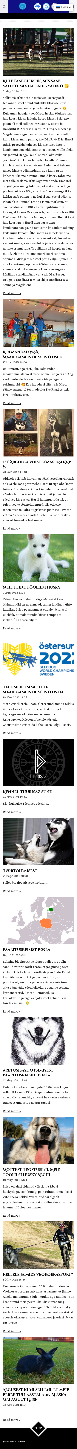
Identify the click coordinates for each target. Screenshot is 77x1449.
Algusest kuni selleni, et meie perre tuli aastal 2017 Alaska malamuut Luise (36, 1394)
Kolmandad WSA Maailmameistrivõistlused (32, 354)
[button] (63, 7)
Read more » (12, 293)
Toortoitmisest (20, 871)
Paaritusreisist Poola (26, 949)
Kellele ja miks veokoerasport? (38, 1274)
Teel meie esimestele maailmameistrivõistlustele (35, 689)
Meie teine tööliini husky (32, 587)
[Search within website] (4, 6)
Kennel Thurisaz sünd (28, 791)
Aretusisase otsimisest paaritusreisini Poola (28, 1073)
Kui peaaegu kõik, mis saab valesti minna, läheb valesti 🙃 (36, 83)
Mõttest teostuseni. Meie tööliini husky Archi (31, 1172)
